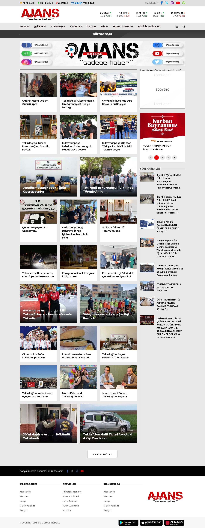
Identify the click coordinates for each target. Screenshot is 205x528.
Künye (104, 26)
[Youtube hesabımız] (178, 3)
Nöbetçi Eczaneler (72, 491)
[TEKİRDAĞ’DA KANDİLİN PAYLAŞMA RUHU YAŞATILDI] (147, 290)
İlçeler (41, 26)
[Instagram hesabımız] (172, 3)
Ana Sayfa (25, 491)
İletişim (91, 26)
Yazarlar (76, 26)
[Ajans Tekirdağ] (40, 21)
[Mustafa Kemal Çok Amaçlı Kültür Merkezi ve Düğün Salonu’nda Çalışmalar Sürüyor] (147, 271)
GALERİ (29, 3)
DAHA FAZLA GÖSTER (102, 454)
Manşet (24, 26)
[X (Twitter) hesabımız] (166, 3)
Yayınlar (67, 510)
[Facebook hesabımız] (162, 3)
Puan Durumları (71, 505)
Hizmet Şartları (123, 26)
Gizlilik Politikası (149, 26)
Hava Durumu (70, 501)
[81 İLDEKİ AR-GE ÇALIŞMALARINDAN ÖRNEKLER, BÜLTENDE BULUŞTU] (147, 227)
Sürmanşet (58, 26)
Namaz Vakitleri (71, 496)
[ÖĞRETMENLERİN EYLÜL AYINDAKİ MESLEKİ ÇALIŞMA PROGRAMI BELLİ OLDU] (147, 305)
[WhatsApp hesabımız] (183, 3)
